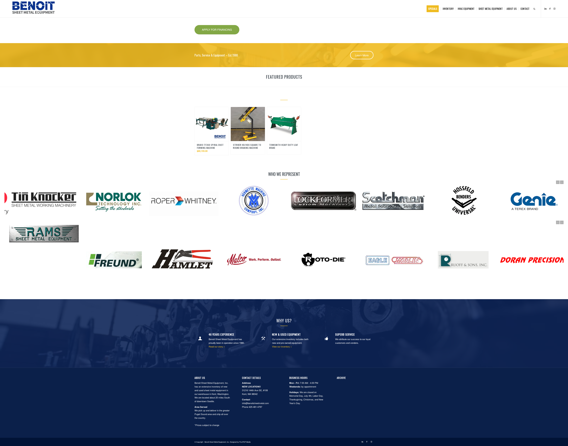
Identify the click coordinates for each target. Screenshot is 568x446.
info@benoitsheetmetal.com (255, 403)
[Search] (534, 8)
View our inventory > (282, 346)
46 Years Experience (221, 334)
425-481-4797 (255, 406)
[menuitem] (434, 8)
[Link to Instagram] (554, 8)
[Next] (562, 182)
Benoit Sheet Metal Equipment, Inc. (217, 442)
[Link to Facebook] (550, 8)
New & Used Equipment (286, 334)
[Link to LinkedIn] (545, 8)
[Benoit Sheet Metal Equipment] (33, 8)
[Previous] (558, 182)
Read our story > (217, 346)
